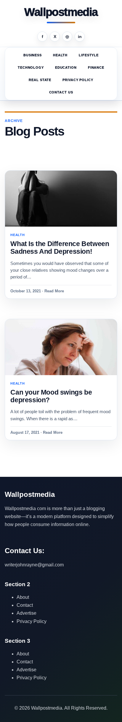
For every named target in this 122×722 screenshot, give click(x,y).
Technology (31, 67)
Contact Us (61, 92)
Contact (25, 605)
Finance (96, 67)
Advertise (26, 613)
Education (66, 67)
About (23, 597)
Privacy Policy (77, 80)
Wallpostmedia (60, 12)
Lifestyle (89, 55)
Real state (40, 80)
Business (32, 55)
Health (60, 55)
